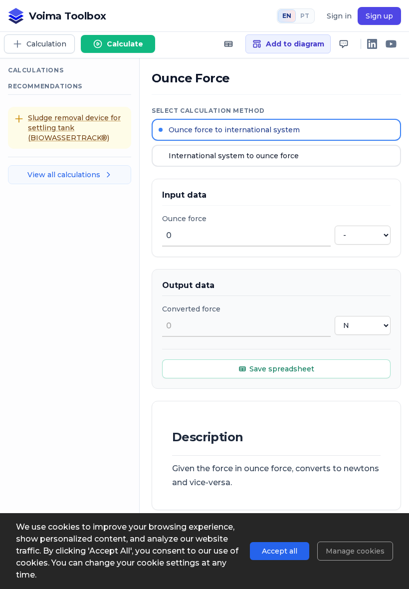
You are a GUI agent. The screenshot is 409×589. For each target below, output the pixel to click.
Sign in (339, 15)
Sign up (379, 15)
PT (304, 15)
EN (286, 15)
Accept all (279, 551)
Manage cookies (355, 551)
